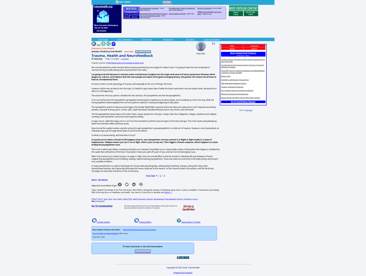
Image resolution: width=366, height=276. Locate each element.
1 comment (125, 59)
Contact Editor (145, 222)
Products (168, 39)
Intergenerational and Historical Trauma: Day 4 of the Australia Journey (154, 15)
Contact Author (103, 222)
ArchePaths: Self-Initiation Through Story (235, 80)
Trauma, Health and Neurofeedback (122, 55)
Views (127, 14)
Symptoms (188, 199)
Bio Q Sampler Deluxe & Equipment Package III (237, 91)
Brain (106, 199)
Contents (146, 39)
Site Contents (125, 39)
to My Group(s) (98, 201)
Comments (135, 14)
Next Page (150, 175)
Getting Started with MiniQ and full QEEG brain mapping (240, 98)
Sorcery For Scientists (204, 8)
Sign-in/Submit (212, 39)
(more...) (195, 199)
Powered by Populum (183, 272)
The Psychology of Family (177, 14)
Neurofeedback (159, 199)
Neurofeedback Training (174, 199)
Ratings (134, 17)
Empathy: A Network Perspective (232, 87)
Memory (150, 199)
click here (248, 110)
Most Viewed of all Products (243, 53)
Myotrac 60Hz (225, 76)
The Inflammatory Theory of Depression (182, 8)
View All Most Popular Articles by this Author (139, 230)
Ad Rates (190, 39)
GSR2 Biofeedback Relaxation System (233, 83)
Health (119, 199)
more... (168, 192)
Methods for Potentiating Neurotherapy (234, 94)
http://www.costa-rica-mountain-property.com (125, 63)
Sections (103, 39)
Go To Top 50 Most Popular (243, 102)
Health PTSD (127, 199)
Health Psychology (139, 199)
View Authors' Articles (190, 222)
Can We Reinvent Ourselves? (149, 8)
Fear (114, 199)
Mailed (126, 17)
